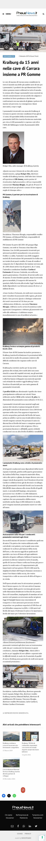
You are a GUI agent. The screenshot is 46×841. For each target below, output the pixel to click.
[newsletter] (12, 826)
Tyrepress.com (37, 815)
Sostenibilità (9, 56)
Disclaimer (10, 818)
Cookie (20, 834)
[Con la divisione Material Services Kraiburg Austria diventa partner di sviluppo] (11, 763)
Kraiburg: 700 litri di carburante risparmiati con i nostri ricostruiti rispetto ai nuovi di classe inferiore (30, 747)
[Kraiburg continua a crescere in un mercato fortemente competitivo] (11, 736)
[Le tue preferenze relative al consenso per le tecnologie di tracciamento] (42, 837)
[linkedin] (30, 826)
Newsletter (37, 818)
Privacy (28, 834)
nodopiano (26, 838)
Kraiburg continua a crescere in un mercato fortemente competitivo (11, 745)
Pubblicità (23, 818)
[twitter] (36, 826)
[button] (23, 38)
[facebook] (18, 826)
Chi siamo (8, 815)
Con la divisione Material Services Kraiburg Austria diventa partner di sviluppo (11, 772)
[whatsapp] (24, 826)
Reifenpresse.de (22, 815)
